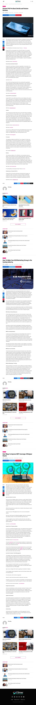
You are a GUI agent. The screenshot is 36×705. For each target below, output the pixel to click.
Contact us (23, 699)
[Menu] (3, 1)
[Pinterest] (3, 48)
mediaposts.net (15, 179)
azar (10, 543)
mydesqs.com (13, 150)
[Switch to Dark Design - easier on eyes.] (31, 1)
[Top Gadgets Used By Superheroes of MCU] (26, 407)
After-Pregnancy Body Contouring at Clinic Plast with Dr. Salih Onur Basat (19, 240)
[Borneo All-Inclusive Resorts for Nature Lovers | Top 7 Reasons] (5, 246)
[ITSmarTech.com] (18, 1)
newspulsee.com (12, 107)
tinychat (11, 542)
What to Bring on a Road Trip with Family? (14, 250)
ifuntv (24, 168)
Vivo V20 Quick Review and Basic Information (24, 205)
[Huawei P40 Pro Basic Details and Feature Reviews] (18, 27)
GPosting (6, 12)
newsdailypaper (21, 583)
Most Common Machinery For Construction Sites (9, 413)
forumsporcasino (15, 539)
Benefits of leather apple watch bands (25, 399)
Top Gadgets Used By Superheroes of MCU (25, 412)
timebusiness (15, 61)
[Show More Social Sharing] (22, 15)
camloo (20, 549)
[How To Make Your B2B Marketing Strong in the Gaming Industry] (18, 279)
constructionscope (13, 166)
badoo (21, 548)
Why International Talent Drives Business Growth (15, 231)
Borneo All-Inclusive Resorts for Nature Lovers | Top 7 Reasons (17, 245)
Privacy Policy (16, 699)
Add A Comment (18, 224)
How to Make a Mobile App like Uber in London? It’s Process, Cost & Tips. (9, 219)
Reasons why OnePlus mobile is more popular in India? (25, 219)
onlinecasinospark (13, 93)
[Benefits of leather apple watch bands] (26, 394)
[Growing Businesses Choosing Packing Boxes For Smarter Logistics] (5, 237)
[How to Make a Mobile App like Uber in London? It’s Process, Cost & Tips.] (10, 213)
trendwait (11, 127)
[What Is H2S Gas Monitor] (10, 394)
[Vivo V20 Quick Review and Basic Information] (26, 200)
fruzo (18, 543)
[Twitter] (3, 44)
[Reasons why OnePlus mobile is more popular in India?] (26, 213)
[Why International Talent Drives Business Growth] (5, 232)
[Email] (3, 50)
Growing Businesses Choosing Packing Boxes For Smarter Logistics (17, 235)
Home (12, 699)
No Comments (16, 12)
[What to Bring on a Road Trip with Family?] (5, 251)
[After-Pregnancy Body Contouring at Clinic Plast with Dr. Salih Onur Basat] (5, 241)
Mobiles (4, 6)
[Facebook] (3, 42)
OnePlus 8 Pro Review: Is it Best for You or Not (9, 205)
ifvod (11, 79)
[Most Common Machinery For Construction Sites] (10, 407)
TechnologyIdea (12, 134)
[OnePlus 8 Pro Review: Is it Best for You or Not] (10, 200)
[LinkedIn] (3, 46)
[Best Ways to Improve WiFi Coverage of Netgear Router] (18, 473)
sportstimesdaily (13, 523)
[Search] (32, 1)
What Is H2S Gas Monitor (7, 399)
